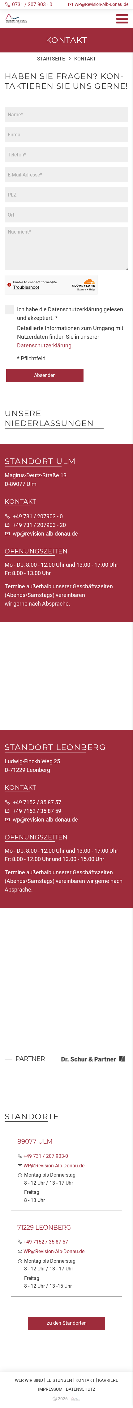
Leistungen (59, 1380)
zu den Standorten (67, 1323)
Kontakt (85, 1380)
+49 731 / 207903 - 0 (38, 516)
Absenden (45, 375)
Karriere (108, 1380)
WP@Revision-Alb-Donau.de (101, 4)
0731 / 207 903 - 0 (32, 4)
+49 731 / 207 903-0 (46, 1156)
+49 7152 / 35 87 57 (37, 802)
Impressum (50, 1389)
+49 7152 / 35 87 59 (37, 811)
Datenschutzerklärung (44, 345)
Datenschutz (80, 1389)
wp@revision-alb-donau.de (45, 533)
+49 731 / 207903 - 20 (39, 525)
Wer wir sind (29, 1380)
